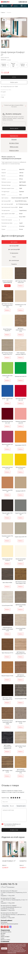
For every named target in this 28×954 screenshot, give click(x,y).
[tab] (14, 136)
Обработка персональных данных (9, 924)
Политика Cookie (12, 952)
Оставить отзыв (14, 830)
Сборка (2, 935)
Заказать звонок (14, 128)
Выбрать (20, 285)
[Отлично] (11, 798)
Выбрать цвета (14, 82)
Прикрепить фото (21, 806)
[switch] (3, 824)
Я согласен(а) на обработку (12, 824)
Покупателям (5, 930)
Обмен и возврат (5, 936)
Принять (4, 948)
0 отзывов (9, 59)
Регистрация (4, 922)
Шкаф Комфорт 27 (8, 861)
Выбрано (7, 285)
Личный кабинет (6, 920)
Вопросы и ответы (5, 939)
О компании (5, 941)
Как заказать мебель (6, 932)
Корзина (16, 5)
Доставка (3, 933)
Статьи (2, 938)
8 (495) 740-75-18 (23, 1)
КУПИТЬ (14, 77)
